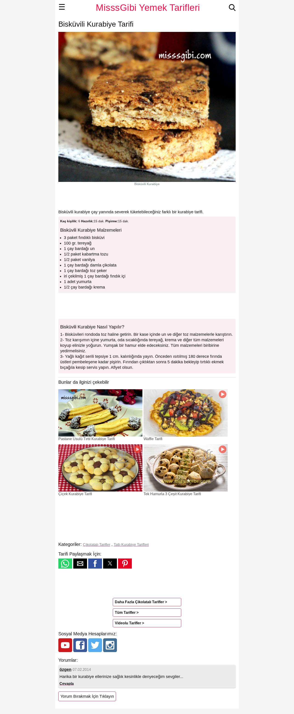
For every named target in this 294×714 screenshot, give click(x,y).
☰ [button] (61, 7)
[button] (65, 563)
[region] (147, 197)
